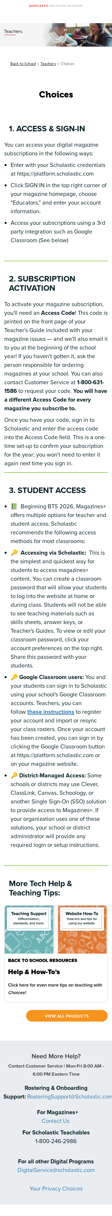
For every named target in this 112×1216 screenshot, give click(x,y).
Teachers (48, 63)
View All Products (67, 1016)
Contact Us (55, 1120)
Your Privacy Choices (56, 1188)
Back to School (23, 63)
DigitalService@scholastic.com (56, 1170)
